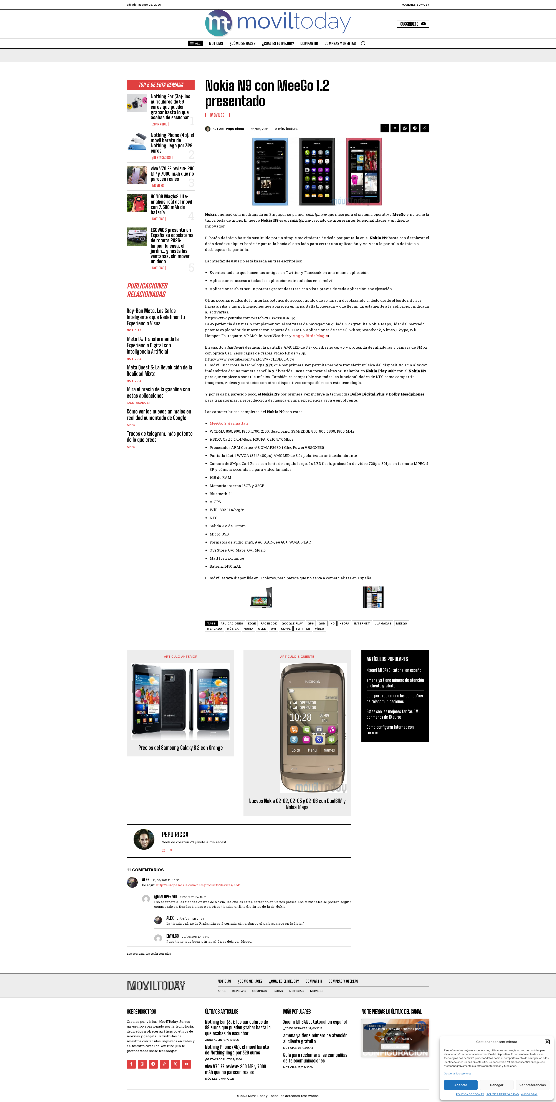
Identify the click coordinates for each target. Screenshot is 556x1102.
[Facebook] (385, 128)
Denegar (496, 1085)
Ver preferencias (532, 1085)
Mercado (214, 628)
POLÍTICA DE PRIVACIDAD (502, 1094)
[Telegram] (414, 128)
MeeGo (401, 623)
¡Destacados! (161, 157)
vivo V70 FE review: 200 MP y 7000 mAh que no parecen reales (173, 174)
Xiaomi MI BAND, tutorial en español (394, 670)
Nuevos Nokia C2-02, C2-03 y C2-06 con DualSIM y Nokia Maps (297, 804)
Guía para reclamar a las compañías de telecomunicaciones (315, 1058)
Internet (362, 623)
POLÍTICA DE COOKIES (470, 1094)
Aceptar (460, 1085)
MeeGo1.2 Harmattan (229, 423)
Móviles (158, 185)
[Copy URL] (424, 128)
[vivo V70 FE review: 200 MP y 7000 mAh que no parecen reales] (137, 175)
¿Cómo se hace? (295, 1028)
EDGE (252, 623)
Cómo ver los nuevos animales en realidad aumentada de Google (159, 414)
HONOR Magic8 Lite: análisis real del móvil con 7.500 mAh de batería (171, 204)
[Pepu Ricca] (209, 129)
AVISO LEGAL (529, 1094)
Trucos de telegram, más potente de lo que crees (160, 436)
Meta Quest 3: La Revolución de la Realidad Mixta (159, 370)
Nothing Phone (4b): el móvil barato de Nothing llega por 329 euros (172, 143)
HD (333, 623)
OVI (273, 628)
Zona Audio (159, 124)
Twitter (302, 628)
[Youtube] (186, 1064)
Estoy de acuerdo (395, 1046)
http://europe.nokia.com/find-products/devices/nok (198, 885)
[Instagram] (163, 849)
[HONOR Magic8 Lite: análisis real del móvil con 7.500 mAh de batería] (137, 203)
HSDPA (344, 623)
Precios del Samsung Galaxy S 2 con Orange (181, 748)
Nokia (248, 628)
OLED (262, 628)
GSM (322, 623)
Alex (145, 879)
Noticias (158, 219)
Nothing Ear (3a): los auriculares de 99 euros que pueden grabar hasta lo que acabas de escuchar (170, 107)
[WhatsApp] (404, 128)
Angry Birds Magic (310, 335)
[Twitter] (395, 128)
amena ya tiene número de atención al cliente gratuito (315, 1038)
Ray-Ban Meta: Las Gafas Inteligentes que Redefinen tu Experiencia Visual (156, 317)
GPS (311, 623)
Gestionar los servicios (457, 1073)
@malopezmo (165, 896)
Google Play (292, 623)
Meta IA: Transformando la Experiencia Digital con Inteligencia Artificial (153, 345)
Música (233, 628)
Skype (286, 628)
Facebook (269, 623)
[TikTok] (164, 1064)
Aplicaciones (232, 623)
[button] (547, 1042)
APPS (131, 424)
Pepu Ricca (235, 129)
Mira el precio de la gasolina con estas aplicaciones (158, 392)
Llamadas (383, 623)
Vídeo (319, 628)
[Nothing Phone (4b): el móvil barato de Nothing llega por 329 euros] (137, 142)
